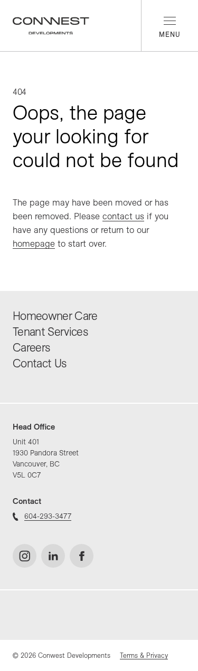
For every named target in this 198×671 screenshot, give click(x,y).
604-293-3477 (47, 516)
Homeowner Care (55, 315)
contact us (123, 215)
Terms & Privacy (144, 655)
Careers (31, 347)
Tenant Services (50, 331)
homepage (34, 243)
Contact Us (39, 363)
